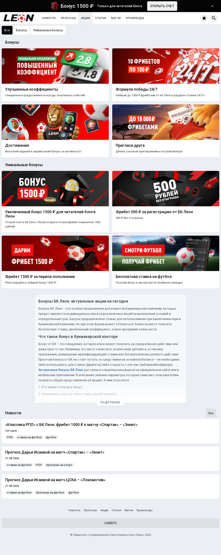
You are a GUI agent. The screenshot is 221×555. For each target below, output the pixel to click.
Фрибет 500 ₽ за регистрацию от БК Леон (154, 212)
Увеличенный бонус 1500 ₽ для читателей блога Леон (50, 214)
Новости (49, 18)
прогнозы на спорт (59, 465)
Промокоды (135, 18)
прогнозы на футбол (50, 492)
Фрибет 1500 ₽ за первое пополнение (40, 276)
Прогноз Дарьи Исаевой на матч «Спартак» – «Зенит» (54, 452)
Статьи (100, 18)
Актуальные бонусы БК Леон (60, 370)
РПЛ (10, 437)
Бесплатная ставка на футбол (144, 276)
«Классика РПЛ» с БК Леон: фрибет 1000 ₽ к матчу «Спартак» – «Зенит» (71, 425)
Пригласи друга (130, 145)
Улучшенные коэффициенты (31, 89)
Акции (85, 18)
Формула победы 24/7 (136, 89)
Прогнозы (68, 18)
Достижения (17, 145)
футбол (51, 437)
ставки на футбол (29, 437)
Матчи (116, 18)
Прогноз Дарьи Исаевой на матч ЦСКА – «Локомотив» (55, 480)
